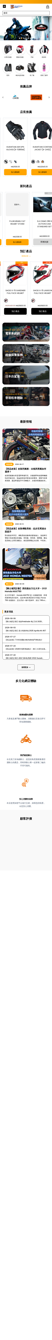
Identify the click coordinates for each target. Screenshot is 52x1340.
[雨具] (8, 67)
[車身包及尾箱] (20, 67)
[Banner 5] (28, 38)
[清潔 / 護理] (44, 67)
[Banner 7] (32, 38)
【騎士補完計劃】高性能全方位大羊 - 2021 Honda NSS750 (26, 2)
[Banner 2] (21, 38)
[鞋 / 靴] (32, 67)
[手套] (32, 49)
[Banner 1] (19, 38)
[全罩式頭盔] (8, 49)
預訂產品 (31, 311)
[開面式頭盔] (20, 49)
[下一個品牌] (49, 97)
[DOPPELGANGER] (36, 97)
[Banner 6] (30, 38)
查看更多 (26, 667)
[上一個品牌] (3, 97)
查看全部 (26, 256)
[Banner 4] (26, 38)
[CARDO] (15, 97)
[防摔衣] (44, 49)
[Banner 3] (23, 38)
